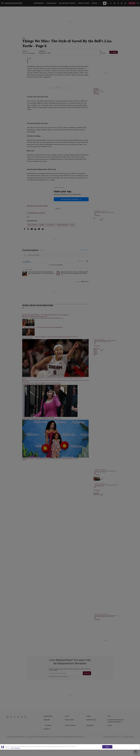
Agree (107, 746)
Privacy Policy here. (15, 748)
